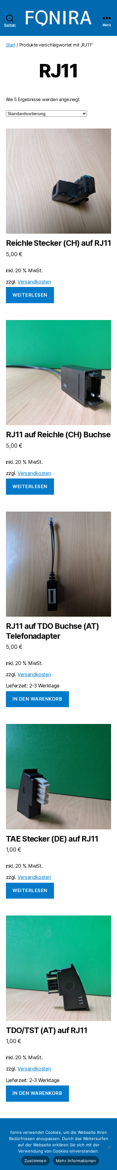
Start (11, 44)
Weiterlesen (29, 295)
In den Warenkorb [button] (37, 699)
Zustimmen (35, 1160)
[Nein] (109, 1147)
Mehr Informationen (76, 1160)
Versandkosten (34, 282)
